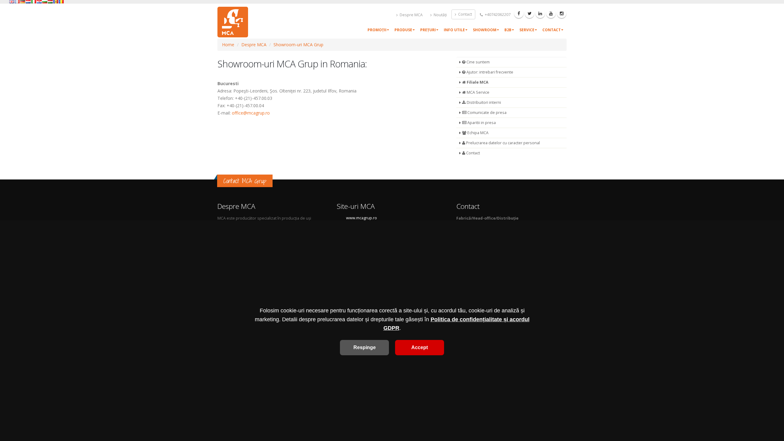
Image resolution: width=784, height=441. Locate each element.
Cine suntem (478, 62)
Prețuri (428, 29)
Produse (403, 29)
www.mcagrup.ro (361, 218)
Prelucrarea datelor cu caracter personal (502, 142)
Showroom (484, 29)
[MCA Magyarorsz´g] (50, 1)
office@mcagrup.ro (251, 113)
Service (526, 29)
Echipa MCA (477, 132)
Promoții (377, 29)
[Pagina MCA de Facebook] (518, 13)
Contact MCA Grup (244, 181)
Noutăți (440, 14)
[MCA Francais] (17, 1)
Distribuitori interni (483, 102)
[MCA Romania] (61, 1)
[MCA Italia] (33, 1)
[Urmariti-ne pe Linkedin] (540, 13)
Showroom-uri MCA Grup (298, 44)
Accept (419, 347)
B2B (507, 29)
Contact (464, 14)
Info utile (454, 29)
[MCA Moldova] (55, 1)
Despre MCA (411, 14)
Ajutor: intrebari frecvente (489, 72)
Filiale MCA (477, 82)
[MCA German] (22, 1)
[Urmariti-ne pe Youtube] (551, 13)
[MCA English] (11, 1)
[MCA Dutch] (28, 1)
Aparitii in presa (481, 122)
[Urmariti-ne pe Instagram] (561, 13)
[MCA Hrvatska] (39, 1)
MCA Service (477, 92)
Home (228, 44)
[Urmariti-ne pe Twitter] (529, 13)
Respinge (364, 347)
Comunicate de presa (486, 112)
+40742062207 (497, 14)
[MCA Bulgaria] (44, 1)
